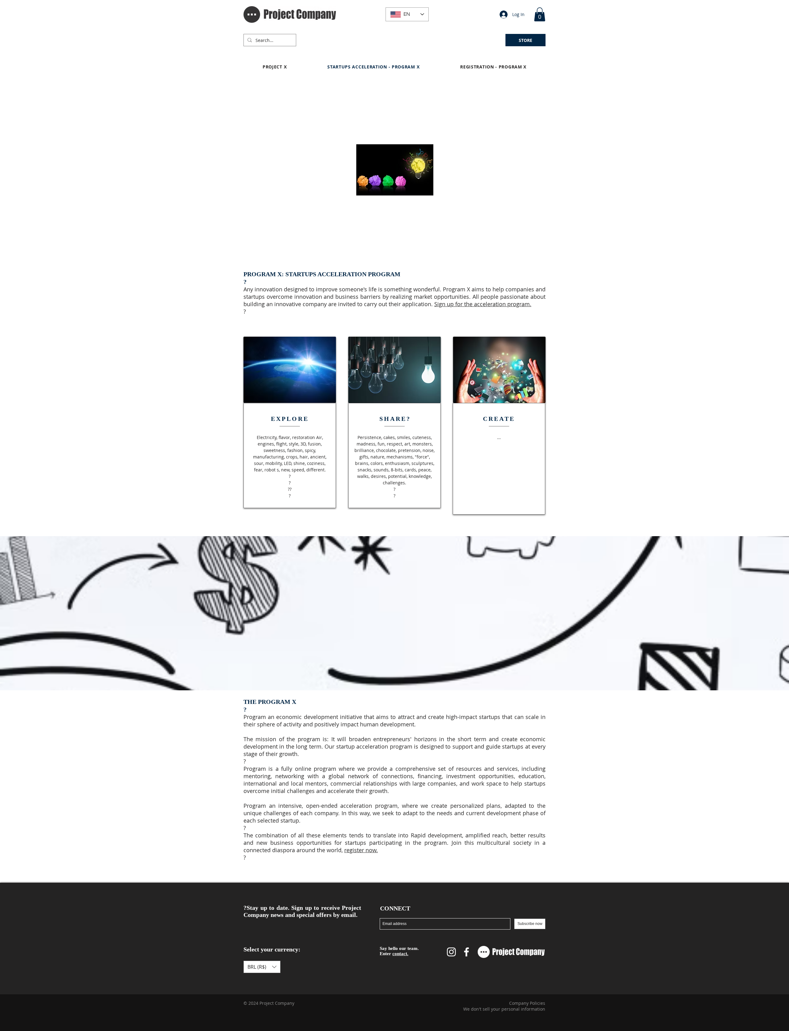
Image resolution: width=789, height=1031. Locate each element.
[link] (540, 14)
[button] (316, 37)
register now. (361, 850)
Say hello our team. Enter (399, 951)
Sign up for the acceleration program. (482, 304)
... (499, 437)
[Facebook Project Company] (466, 952)
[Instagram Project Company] (451, 952)
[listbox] (261, 967)
